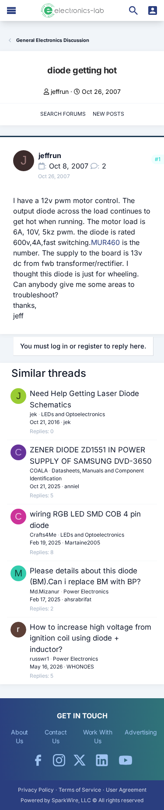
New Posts (108, 113)
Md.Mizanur (44, 591)
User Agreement (126, 789)
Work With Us (97, 736)
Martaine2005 (82, 542)
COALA (39, 470)
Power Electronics (85, 591)
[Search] (133, 10)
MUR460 (105, 242)
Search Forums (63, 113)
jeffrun (60, 91)
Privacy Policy (36, 789)
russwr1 (39, 658)
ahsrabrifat (77, 599)
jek (33, 414)
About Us (19, 736)
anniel (71, 486)
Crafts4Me (43, 534)
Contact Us (56, 736)
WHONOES (80, 666)
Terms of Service (80, 789)
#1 (158, 159)
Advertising (141, 732)
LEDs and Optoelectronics (73, 414)
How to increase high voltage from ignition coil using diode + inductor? (90, 638)
